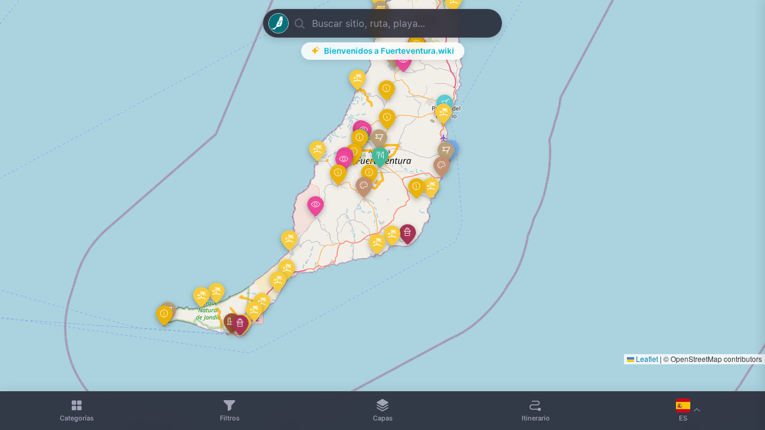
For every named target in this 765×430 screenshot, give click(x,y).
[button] (380, 157)
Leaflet (646, 359)
